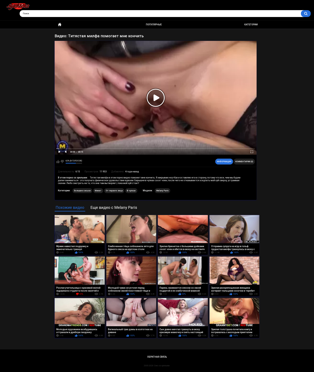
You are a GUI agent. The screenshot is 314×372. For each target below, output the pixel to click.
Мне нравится (58, 161)
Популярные (154, 24)
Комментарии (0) (244, 161)
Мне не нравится (62, 161)
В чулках (131, 191)
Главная (60, 24)
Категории (251, 24)
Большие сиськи (82, 191)
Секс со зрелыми (162, 365)
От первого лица (114, 191)
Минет (98, 191)
